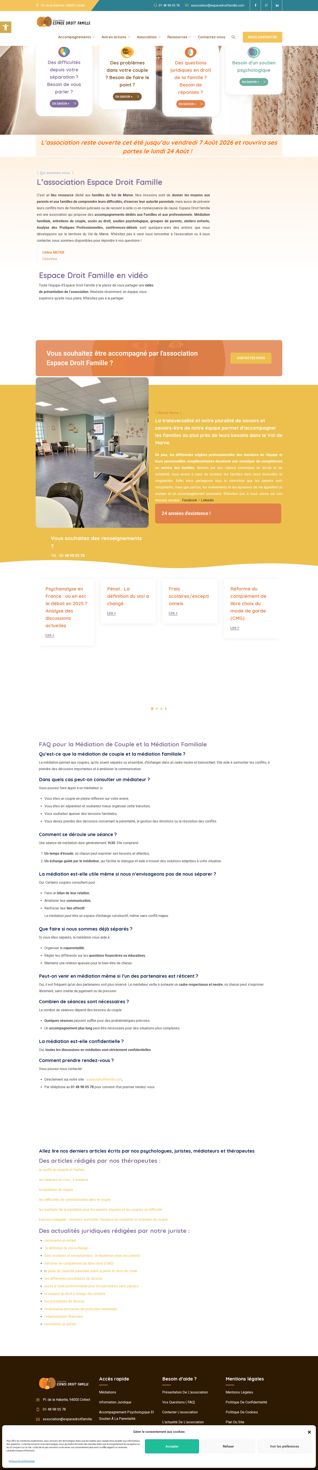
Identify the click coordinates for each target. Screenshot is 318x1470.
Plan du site (235, 1422)
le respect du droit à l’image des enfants (74, 1294)
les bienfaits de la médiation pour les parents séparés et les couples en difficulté (100, 1210)
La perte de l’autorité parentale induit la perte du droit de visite (251, 603)
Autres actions (114, 37)
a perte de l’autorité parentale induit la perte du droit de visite (91, 1271)
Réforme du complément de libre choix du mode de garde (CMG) (187, 603)
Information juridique (115, 1402)
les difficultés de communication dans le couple (75, 1200)
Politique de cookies (242, 1412)
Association (147, 37)
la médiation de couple (56, 1190)
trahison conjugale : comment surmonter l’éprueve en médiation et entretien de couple (103, 1219)
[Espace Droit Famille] (64, 21)
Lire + (49, 613)
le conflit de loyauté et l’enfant (61, 1170)
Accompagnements (74, 37)
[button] (5, 27)
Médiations (107, 1392)
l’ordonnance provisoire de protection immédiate (80, 1309)
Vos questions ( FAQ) (178, 1402)
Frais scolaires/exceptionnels (127, 596)
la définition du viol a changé (66, 1248)
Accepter (171, 1446)
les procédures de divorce (64, 1301)
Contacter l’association (180, 1412)
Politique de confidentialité (22, 1461)
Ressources (177, 37)
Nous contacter (262, 37)
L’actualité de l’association (183, 1422)
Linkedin (207, 500)
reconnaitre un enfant (60, 1240)
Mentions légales (239, 1392)
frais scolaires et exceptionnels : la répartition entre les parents (92, 1256)
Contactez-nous (211, 37)
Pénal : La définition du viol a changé (66, 596)
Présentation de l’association (185, 1392)
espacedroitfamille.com (104, 1079)
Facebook (189, 500)
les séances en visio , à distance (63, 1180)
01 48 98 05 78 (169, 5)
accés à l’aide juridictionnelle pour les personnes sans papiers (91, 1286)
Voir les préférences (284, 1446)
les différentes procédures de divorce (73, 1278)
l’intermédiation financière (63, 1317)
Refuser (228, 1446)
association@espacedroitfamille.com (217, 5)
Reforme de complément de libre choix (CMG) (79, 1263)
